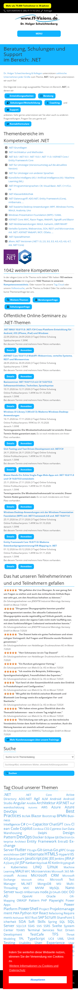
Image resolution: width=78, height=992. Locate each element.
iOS (6, 858)
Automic (32, 807)
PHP (44, 900)
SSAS (31, 926)
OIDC (64, 892)
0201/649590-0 (14, 10)
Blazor (36, 815)
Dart (64, 829)
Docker (38, 837)
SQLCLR (21, 926)
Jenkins (59, 859)
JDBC (45, 859)
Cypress (55, 828)
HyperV (64, 854)
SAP (41, 917)
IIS (72, 854)
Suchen (13, 773)
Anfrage (48, 10)
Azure (56, 807)
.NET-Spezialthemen (19, 236)
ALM (45, 799)
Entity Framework (42, 841)
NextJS (19, 892)
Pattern (34, 900)
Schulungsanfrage (20, 306)
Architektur (46, 802)
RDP (35, 913)
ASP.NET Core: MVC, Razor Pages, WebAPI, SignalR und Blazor (41, 219)
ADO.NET (25, 799)
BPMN (62, 815)
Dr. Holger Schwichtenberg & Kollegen (23, 73)
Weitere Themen (19, 299)
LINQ (37, 866)
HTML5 (51, 854)
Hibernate (35, 854)
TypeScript (36, 938)
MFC (27, 871)
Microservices (41, 871)
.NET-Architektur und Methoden (26, 152)
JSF (17, 862)
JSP (22, 862)
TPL (21, 938)
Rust (34, 918)
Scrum (50, 917)
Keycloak (42, 863)
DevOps (24, 837)
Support (14, 109)
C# (23, 824)
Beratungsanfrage (48, 299)
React (43, 913)
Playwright (56, 900)
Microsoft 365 (60, 871)
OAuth (56, 892)
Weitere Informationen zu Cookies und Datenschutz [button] (33, 968)
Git (39, 849)
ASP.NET (62, 803)
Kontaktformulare (19, 123)
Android (55, 799)
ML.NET (26, 883)
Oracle (51, 896)
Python (26, 913)
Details (10, 350)
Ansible (31, 803)
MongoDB (44, 884)
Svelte (57, 925)
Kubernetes (19, 867)
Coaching (55, 102)
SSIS (39, 926)
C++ (29, 824)
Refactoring (56, 913)
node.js (46, 892)
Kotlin (56, 862)
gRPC (62, 850)
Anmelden (26, 350)
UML (61, 938)
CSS (46, 829)
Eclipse (49, 837)
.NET (7, 794)
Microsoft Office (32, 879)
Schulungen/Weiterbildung (25, 102)
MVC (26, 888)
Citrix (67, 824)
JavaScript (33, 858)
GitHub (48, 850)
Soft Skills (37, 921)
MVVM (39, 888)
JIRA (68, 858)
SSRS (47, 926)
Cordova (38, 829)
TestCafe (37, 934)
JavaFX (20, 858)
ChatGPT (56, 824)
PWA (16, 913)
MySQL (54, 888)
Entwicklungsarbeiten (22, 95)
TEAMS (20, 930)
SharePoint (64, 918)
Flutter (20, 849)
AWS (44, 807)
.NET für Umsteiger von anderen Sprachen (31, 173)
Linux (52, 867)
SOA (22, 921)
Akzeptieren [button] (37, 979)
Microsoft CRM (45, 875)
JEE (51, 858)
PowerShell (28, 908)
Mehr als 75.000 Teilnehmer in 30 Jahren (27, 5)
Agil (37, 798)
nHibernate (31, 892)
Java (12, 858)
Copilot (26, 828)
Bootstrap (49, 816)
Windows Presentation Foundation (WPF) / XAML (35, 215)
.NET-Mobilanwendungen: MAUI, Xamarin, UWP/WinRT (38, 224)
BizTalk (26, 816)
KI (49, 862)
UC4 (51, 939)
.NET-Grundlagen (18, 147)
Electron (65, 837)
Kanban (30, 862)
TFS (55, 934)
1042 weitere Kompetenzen (31, 270)
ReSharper (18, 917)
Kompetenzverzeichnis (16, 284)
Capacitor (40, 824)
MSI (58, 884)
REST (28, 917)
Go (55, 849)
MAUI (19, 871)
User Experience (50, 942)
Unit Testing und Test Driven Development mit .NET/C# (33, 448)
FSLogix (32, 850)
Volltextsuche (18, 288)
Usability (25, 943)
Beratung (48, 95)
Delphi (42, 833)
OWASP (22, 900)
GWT (23, 854)
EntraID (63, 841)
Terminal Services (41, 930)
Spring (52, 922)
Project (44, 909)
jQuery (10, 863)
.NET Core (39, 795)
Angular (19, 803)
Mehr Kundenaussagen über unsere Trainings (34, 739)
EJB (57, 837)
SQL (62, 921)
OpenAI (27, 896)
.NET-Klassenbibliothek (21, 194)
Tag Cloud (59, 284)
